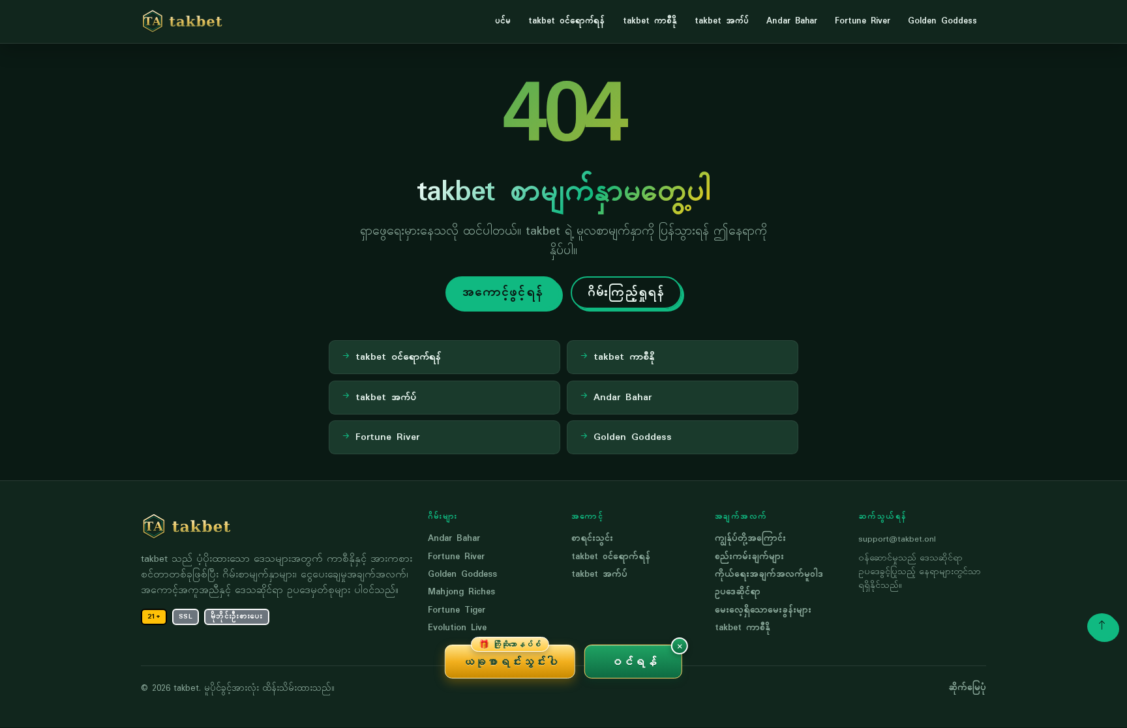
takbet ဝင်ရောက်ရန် (566, 21)
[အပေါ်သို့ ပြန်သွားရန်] (1102, 626)
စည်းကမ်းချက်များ (749, 557)
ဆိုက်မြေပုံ (967, 688)
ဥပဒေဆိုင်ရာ (737, 592)
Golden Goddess (942, 21)
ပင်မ (503, 21)
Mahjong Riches (461, 592)
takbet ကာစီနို (650, 21)
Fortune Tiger (456, 610)
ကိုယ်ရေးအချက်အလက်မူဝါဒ (769, 574)
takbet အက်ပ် (722, 21)
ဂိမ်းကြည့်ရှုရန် (626, 292)
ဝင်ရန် (633, 661)
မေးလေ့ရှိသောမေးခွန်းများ (763, 610)
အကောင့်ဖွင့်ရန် (502, 292)
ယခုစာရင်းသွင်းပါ (510, 657)
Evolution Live (457, 628)
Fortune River (862, 21)
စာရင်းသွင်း (592, 538)
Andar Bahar (791, 21)
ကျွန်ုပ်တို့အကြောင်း (750, 538)
